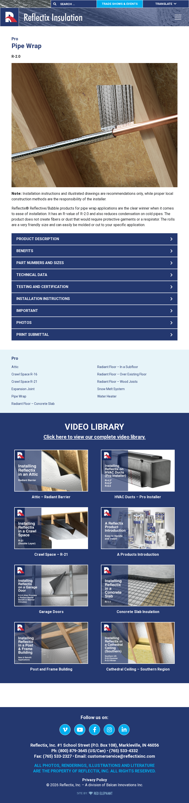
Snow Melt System (111, 389)
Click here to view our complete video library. (95, 437)
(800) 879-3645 (72, 750)
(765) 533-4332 (123, 750)
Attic (15, 367)
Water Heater (107, 396)
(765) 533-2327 (57, 756)
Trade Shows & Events (120, 4)
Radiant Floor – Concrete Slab (33, 404)
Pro (15, 358)
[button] (94, 239)
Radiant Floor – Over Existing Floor (122, 374)
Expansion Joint (23, 389)
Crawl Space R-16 (24, 374)
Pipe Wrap (19, 396)
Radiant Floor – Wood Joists (117, 381)
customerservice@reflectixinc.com (121, 756)
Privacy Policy (94, 780)
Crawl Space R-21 (24, 381)
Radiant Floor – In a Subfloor (117, 367)
